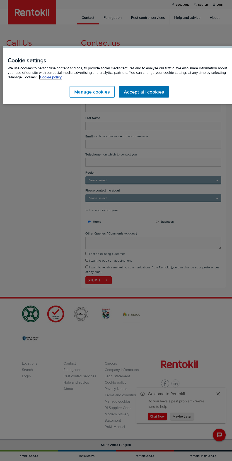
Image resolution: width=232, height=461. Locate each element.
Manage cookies (92, 91)
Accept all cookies (144, 91)
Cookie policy (51, 77)
